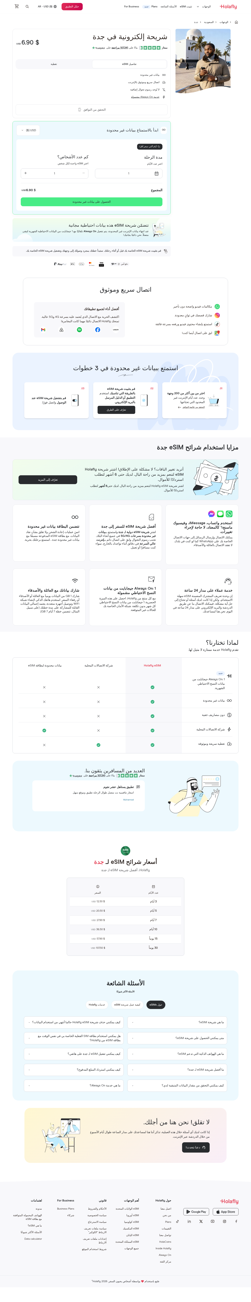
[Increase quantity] (25, 173)
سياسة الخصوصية (97, 1215)
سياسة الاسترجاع (97, 1222)
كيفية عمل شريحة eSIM (127, 1005)
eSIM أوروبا (132, 1215)
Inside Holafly (163, 1248)
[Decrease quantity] (84, 173)
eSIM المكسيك (131, 1228)
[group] (177, 1022)
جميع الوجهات (131, 1248)
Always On (165, 1255)
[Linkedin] (189, 1221)
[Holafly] (207, 1201)
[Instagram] (224, 1221)
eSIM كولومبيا (131, 1222)
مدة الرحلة (153, 157)
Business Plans (65, 1209)
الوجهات (206, 6)
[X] (201, 1221)
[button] (27, 6)
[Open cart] (16, 6)
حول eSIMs (156, 1005)
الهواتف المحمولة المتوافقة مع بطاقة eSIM (27, 1217)
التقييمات (166, 1228)
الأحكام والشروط (97, 1209)
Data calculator (33, 1239)
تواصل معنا (165, 1235)
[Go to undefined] (236, 22)
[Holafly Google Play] (196, 1211)
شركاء (70, 1215)
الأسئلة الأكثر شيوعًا (31, 1232)
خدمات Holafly (97, 1005)
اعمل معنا (166, 1209)
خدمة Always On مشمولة (145, 97)
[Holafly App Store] (226, 1211)
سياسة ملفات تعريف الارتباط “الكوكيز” (95, 1230)
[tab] (129, 64)
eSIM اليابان (132, 1235)
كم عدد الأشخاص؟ (72, 157)
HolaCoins (165, 1242)
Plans (168, 1222)
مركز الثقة (165, 1261)
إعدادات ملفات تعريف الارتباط (95, 1241)
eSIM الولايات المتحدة (127, 1209)
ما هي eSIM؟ (35, 1225)
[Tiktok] (177, 1221)
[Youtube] (213, 1221)
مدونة (39, 1209)
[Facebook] (236, 1221)
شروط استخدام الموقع (94, 1249)
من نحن (167, 1215)
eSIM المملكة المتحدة (127, 1242)
